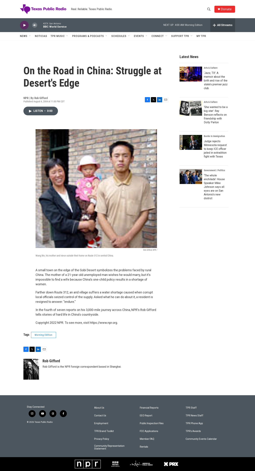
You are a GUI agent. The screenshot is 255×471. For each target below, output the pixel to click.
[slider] (40, 25)
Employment (101, 423)
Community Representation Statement (109, 447)
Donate (226, 9)
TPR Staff (191, 407)
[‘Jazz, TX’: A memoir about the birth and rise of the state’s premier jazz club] (191, 74)
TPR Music (58, 36)
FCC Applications (149, 431)
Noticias (41, 36)
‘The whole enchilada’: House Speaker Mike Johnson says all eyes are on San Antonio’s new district (214, 187)
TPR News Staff (194, 415)
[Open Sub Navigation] (30, 36)
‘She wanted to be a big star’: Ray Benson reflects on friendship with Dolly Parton (216, 114)
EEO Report (146, 415)
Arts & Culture (211, 67)
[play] (24, 25)
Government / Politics (214, 170)
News (23, 36)
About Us (99, 407)
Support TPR (180, 36)
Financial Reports (149, 407)
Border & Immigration (214, 136)
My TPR (201, 36)
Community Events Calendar (201, 439)
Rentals (144, 447)
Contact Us (100, 415)
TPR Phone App (194, 423)
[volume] (35, 25)
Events (139, 36)
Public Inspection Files (152, 423)
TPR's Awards (193, 431)
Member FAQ (147, 439)
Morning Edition (43, 334)
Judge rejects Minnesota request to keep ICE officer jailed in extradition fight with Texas (215, 149)
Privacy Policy (101, 439)
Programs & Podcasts (88, 36)
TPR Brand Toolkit (104, 431)
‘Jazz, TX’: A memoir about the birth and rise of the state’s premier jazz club (216, 80)
